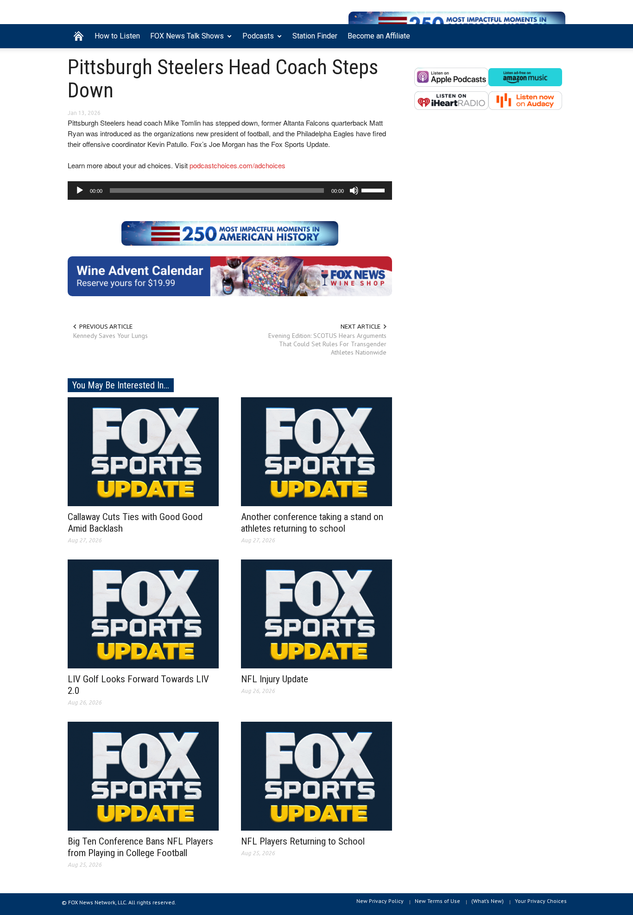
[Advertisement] (489, 212)
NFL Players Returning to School (303, 841)
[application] (230, 190)
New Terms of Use (437, 900)
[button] (556, 35)
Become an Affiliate (379, 36)
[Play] (79, 190)
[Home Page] (78, 36)
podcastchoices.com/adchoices (237, 165)
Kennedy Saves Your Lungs (110, 335)
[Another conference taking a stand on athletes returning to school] (316, 451)
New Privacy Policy (380, 900)
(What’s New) (487, 900)
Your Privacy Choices (541, 900)
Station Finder (314, 36)
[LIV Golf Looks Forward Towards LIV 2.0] (143, 613)
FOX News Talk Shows (184, 40)
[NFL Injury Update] (316, 613)
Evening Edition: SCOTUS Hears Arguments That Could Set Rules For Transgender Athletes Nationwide (327, 343)
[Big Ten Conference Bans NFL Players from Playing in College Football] (143, 775)
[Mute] (354, 190)
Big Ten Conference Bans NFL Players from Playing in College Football (140, 847)
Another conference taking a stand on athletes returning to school (312, 522)
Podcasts (255, 40)
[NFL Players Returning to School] (316, 775)
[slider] (374, 189)
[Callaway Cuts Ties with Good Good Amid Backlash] (143, 451)
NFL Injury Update (274, 679)
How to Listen (117, 36)
